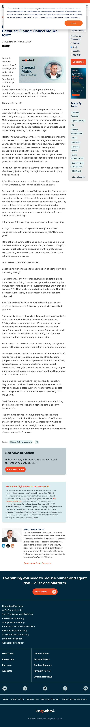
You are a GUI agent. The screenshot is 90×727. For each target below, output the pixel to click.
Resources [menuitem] (8, 659)
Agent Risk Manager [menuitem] (13, 643)
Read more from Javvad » (37, 563)
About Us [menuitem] (7, 671)
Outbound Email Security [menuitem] (15, 634)
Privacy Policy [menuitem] (17, 699)
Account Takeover (75, 114)
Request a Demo (15, 469)
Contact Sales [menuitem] (41, 653)
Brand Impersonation (77, 156)
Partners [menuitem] (6, 665)
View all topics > (79, 177)
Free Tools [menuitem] (7, 653)
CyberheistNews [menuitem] (43, 677)
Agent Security (78, 121)
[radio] (78, 43)
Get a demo (40, 591)
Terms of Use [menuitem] (32, 699)
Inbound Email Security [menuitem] (14, 630)
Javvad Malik (9, 41)
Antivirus (75, 142)
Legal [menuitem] (5, 699)
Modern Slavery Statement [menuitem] (74, 699)
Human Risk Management (21, 442)
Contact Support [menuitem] (43, 665)
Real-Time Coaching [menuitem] (13, 618)
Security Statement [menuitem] (50, 699)
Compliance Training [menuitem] (13, 622)
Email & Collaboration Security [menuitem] (18, 626)
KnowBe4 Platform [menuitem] (12, 606)
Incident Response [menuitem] (12, 638)
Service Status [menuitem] (42, 659)
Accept (73, 23)
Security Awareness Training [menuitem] (17, 614)
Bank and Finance (75, 148)
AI (37, 442)
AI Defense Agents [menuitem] (12, 610)
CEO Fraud (76, 171)
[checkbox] (78, 49)
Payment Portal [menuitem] (42, 671)
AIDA (74, 138)
